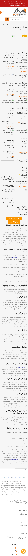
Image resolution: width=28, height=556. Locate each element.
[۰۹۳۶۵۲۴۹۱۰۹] (25, 519)
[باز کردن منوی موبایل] (9, 12)
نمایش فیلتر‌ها (22, 29)
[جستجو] (7, 19)
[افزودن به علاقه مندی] (3, 195)
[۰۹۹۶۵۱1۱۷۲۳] (25, 530)
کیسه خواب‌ (15, 257)
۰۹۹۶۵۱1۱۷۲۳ (23, 533)
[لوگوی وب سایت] (20, 12)
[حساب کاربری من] (4, 12)
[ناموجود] (7, 190)
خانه (12, 24)
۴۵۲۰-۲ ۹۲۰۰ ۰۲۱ (22, 510)
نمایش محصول (10, 205)
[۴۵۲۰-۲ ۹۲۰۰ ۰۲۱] (25, 507)
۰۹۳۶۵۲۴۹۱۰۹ (23, 522)
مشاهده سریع (7, 195)
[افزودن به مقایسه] (12, 195)
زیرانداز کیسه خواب (22, 367)
